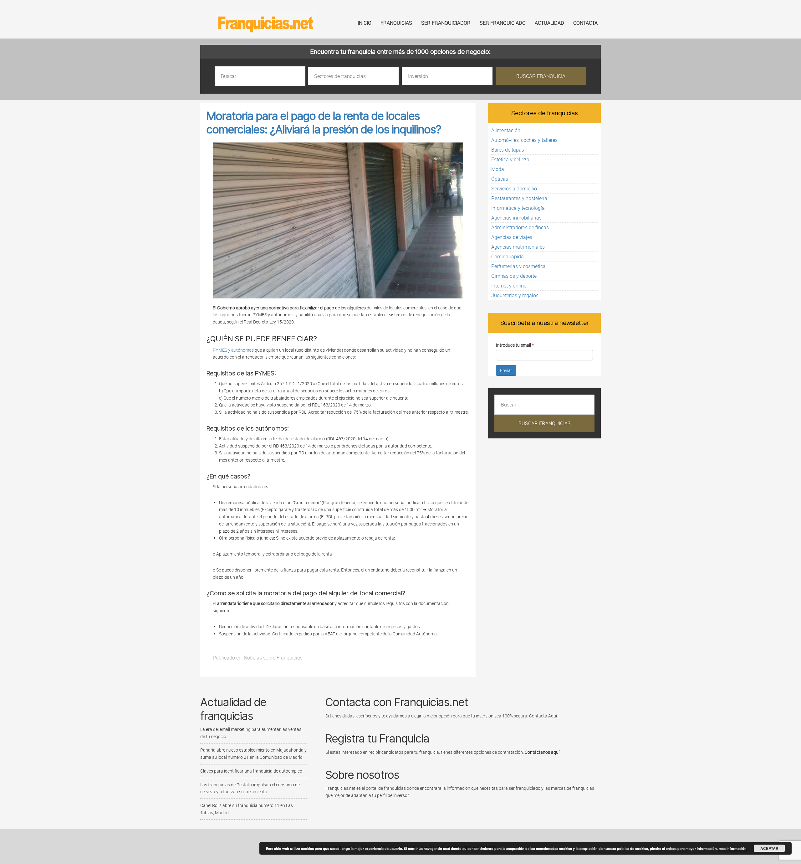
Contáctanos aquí (542, 752)
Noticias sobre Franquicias (273, 657)
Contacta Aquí (542, 716)
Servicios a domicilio (514, 188)
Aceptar (769, 848)
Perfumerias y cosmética (518, 266)
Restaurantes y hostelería (519, 198)
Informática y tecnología (518, 207)
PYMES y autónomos (233, 350)
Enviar (506, 370)
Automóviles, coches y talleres (524, 140)
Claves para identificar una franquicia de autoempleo (251, 771)
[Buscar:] (260, 76)
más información (733, 848)
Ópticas (499, 178)
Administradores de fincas (520, 227)
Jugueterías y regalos (514, 295)
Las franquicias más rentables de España (266, 22)
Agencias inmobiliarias (516, 217)
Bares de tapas (507, 149)
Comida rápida (507, 256)
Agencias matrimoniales (518, 246)
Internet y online (508, 285)
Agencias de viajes (511, 237)
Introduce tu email (515, 345)
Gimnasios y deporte (514, 275)
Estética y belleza (510, 159)
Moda (497, 169)
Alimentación (505, 130)
